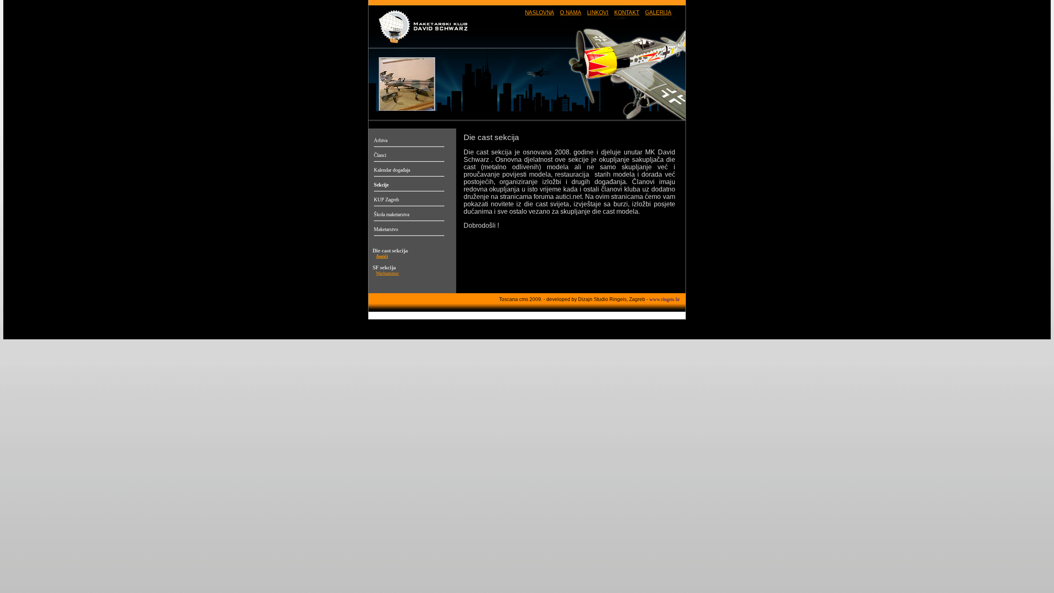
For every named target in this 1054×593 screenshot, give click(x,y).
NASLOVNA (539, 12)
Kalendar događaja (392, 170)
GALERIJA (658, 12)
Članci (380, 155)
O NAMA (570, 12)
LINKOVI (598, 12)
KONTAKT (626, 12)
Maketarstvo (386, 229)
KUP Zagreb (386, 200)
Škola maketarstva (391, 214)
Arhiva (380, 140)
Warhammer (387, 273)
